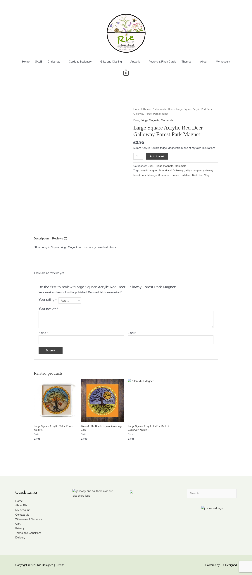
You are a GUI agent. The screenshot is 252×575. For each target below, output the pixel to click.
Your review (48, 308)
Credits (60, 565)
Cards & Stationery (80, 61)
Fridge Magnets (150, 120)
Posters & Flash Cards (162, 61)
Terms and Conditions (28, 532)
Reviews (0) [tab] (59, 238)
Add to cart (157, 156)
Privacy (20, 528)
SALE (38, 61)
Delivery (20, 537)
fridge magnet (193, 170)
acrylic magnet (149, 170)
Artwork (135, 61)
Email (132, 332)
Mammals (160, 109)
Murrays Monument (158, 175)
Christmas (54, 61)
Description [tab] (41, 238)
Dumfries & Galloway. (171, 170)
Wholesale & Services (28, 519)
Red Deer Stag (201, 175)
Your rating (48, 299)
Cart (17, 523)
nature (175, 175)
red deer (186, 175)
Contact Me (22, 514)
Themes (186, 61)
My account (223, 61)
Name (43, 332)
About (203, 61)
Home (26, 61)
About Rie (21, 505)
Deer (171, 109)
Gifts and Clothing (111, 61)
